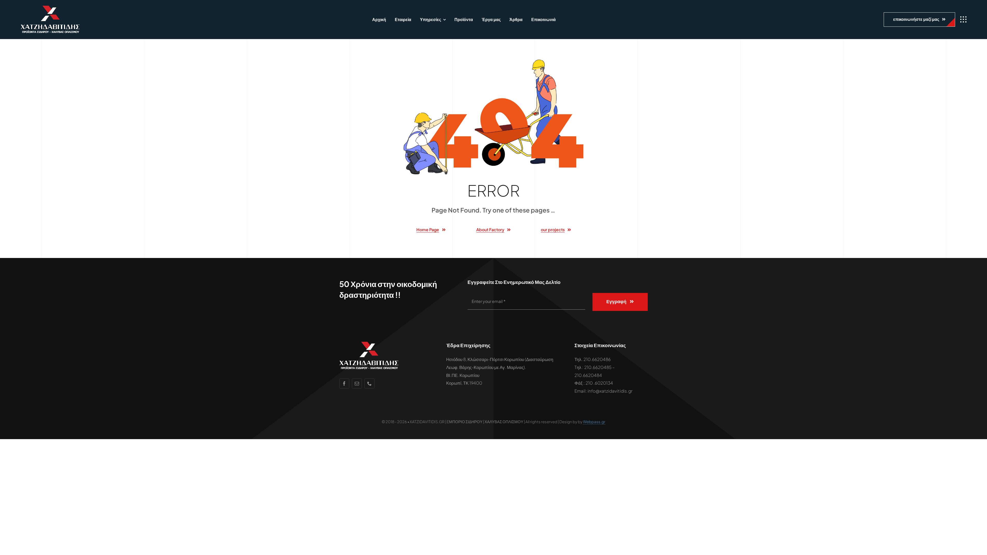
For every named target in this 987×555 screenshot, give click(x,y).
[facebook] (344, 383)
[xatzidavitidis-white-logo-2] (50, 8)
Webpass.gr (594, 421)
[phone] (369, 383)
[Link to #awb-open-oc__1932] (963, 19)
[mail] (357, 383)
